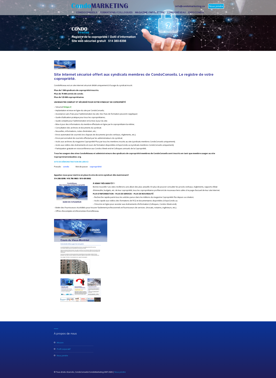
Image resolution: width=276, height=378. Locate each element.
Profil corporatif (63, 349)
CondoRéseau (176, 12)
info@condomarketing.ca (190, 6)
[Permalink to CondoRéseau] (65, 68)
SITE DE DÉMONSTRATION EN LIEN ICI (71, 161)
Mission (60, 342)
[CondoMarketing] (99, 7)
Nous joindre (216, 6)
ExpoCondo (196, 12)
